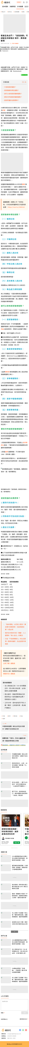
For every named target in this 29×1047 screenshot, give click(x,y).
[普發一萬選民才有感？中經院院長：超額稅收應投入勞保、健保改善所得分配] (6, 896)
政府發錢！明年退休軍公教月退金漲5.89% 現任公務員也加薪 (20, 886)
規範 (2, 1013)
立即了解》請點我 (9, 663)
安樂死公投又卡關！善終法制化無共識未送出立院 (20, 923)
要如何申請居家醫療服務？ (13, 97)
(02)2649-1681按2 (11, 1036)
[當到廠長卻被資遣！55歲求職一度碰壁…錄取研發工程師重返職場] (6, 868)
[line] (23, 1030)
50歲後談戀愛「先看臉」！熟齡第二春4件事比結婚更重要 (19, 970)
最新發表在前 (23, 1019)
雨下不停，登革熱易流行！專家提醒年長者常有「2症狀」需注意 (20, 793)
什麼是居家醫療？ (10, 87)
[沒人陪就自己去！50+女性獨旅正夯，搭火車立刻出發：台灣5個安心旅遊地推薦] (6, 951)
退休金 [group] (10, 12)
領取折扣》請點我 (9, 674)
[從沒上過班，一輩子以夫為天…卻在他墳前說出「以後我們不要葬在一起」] (6, 784)
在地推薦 (20, 6)
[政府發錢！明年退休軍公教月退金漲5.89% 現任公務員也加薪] (6, 887)
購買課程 (19, 2)
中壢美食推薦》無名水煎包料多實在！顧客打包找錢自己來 (20, 756)
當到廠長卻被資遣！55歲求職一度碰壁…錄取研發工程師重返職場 (20, 867)
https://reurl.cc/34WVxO (16, 207)
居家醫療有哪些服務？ (11, 90)
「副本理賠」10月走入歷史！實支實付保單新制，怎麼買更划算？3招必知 (15, 627)
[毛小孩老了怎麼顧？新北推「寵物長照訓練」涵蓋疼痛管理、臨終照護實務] (6, 915)
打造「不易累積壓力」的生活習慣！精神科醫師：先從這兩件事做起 (15, 641)
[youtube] (26, 1030)
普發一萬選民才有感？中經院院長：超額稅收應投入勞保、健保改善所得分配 (20, 895)
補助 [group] (23, 12)
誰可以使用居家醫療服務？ (13, 94)
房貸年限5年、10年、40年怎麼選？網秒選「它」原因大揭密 (20, 765)
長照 (4, 718)
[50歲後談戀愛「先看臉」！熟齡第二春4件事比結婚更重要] (6, 970)
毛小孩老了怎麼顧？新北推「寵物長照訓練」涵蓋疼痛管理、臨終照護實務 (20, 915)
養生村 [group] (3, 12)
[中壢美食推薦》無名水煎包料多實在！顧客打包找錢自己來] (6, 756)
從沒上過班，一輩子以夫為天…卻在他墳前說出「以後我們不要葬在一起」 (20, 784)
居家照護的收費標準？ (11, 100)
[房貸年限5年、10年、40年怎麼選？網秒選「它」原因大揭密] (6, 765)
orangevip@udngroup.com (14, 1033)
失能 (21, 716)
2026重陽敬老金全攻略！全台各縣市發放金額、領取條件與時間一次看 (20, 858)
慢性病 (15, 716)
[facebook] (20, 1030)
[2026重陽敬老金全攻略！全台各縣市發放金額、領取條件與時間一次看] (6, 858)
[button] (26, 2)
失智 (4, 716)
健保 (9, 716)
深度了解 (20, 843)
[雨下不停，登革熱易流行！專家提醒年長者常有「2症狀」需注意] (6, 793)
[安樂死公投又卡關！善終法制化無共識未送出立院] (6, 924)
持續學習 (13, 6)
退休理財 (5, 6)
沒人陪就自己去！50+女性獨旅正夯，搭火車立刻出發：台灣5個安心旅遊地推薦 (20, 951)
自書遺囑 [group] (16, 12)
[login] (23, 2)
